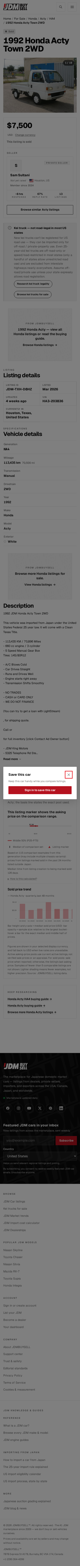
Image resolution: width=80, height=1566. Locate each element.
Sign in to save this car (40, 790)
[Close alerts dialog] (69, 775)
